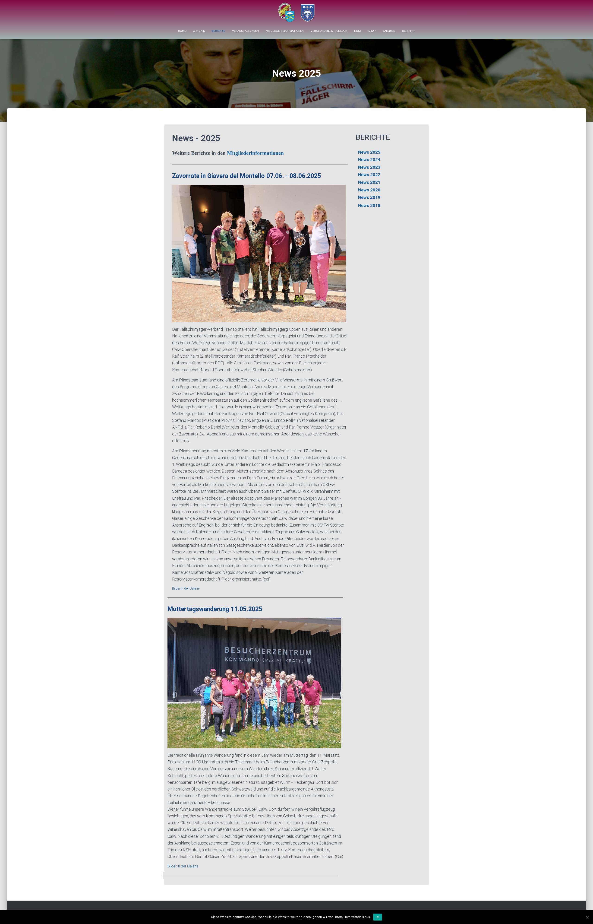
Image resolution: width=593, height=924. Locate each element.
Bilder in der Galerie (185, 588)
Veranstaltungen (245, 30)
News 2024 (369, 159)
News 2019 (369, 197)
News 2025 (369, 152)
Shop (371, 30)
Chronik (199, 30)
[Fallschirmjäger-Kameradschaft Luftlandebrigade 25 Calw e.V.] (296, 13)
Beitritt (408, 30)
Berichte (218, 30)
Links (357, 30)
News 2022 (369, 174)
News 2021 (369, 182)
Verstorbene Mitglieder (329, 30)
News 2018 (369, 205)
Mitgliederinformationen (285, 30)
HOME (182, 30)
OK (377, 917)
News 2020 (369, 190)
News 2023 (369, 167)
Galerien (388, 30)
